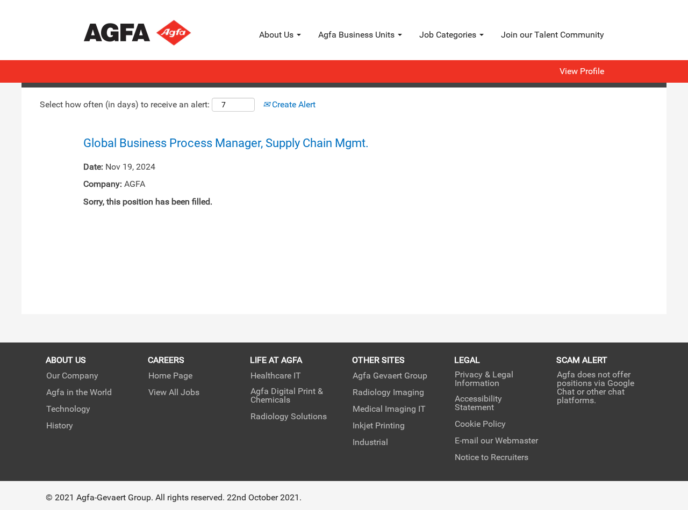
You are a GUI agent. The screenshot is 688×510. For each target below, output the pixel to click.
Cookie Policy (480, 424)
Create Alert (293, 104)
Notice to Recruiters (491, 457)
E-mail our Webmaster (496, 441)
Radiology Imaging (388, 392)
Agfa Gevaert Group (390, 376)
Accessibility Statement (478, 403)
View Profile (582, 71)
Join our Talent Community (552, 35)
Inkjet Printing (379, 426)
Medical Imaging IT (389, 409)
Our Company (72, 376)
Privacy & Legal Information (484, 379)
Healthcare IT (275, 376)
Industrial (370, 442)
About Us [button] (277, 35)
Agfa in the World (79, 392)
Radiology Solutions (288, 416)
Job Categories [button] (448, 35)
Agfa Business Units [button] (357, 35)
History (59, 426)
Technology (68, 409)
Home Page (170, 376)
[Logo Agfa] (151, 32)
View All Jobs (173, 392)
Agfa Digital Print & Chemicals (286, 396)
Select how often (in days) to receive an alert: (125, 104)
